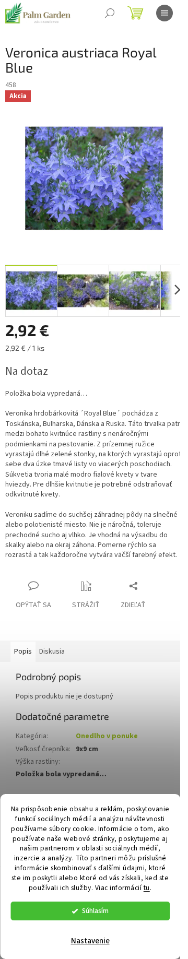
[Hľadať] (109, 13)
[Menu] (164, 13)
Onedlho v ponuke (107, 736)
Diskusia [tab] (52, 651)
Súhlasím (95, 911)
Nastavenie (90, 941)
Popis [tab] (23, 651)
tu (147, 888)
